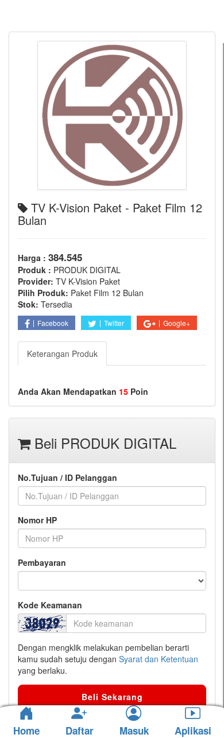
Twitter (114, 323)
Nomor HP (37, 520)
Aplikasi (193, 731)
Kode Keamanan (50, 605)
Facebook (52, 323)
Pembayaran (42, 562)
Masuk (134, 731)
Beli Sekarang (112, 696)
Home (26, 730)
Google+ (176, 323)
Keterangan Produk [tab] (62, 353)
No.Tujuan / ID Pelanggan (67, 477)
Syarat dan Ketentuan (158, 659)
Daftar (79, 731)
